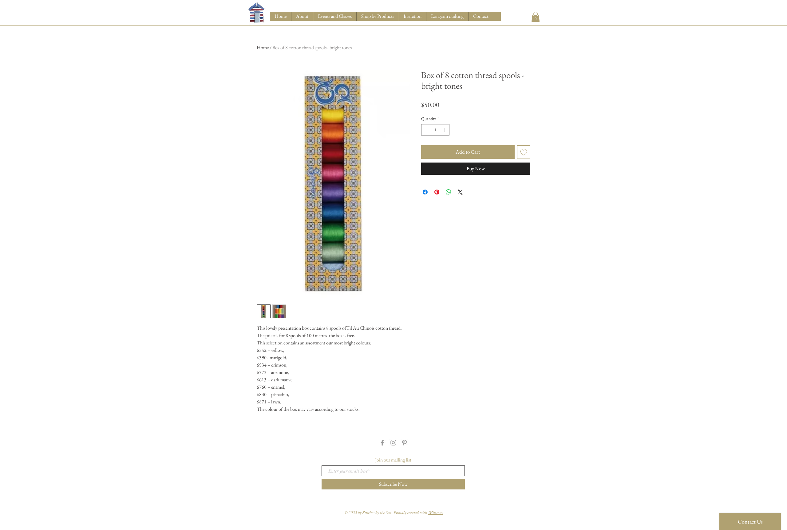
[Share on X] (460, 192)
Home (263, 47)
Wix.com (435, 512)
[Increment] (445, 129)
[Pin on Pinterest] (437, 192)
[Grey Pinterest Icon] (404, 442)
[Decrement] (426, 129)
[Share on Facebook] (425, 192)
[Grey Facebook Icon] (382, 442)
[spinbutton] (435, 129)
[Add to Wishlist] (524, 152)
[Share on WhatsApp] (448, 192)
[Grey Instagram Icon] (393, 442)
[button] (377, 16)
